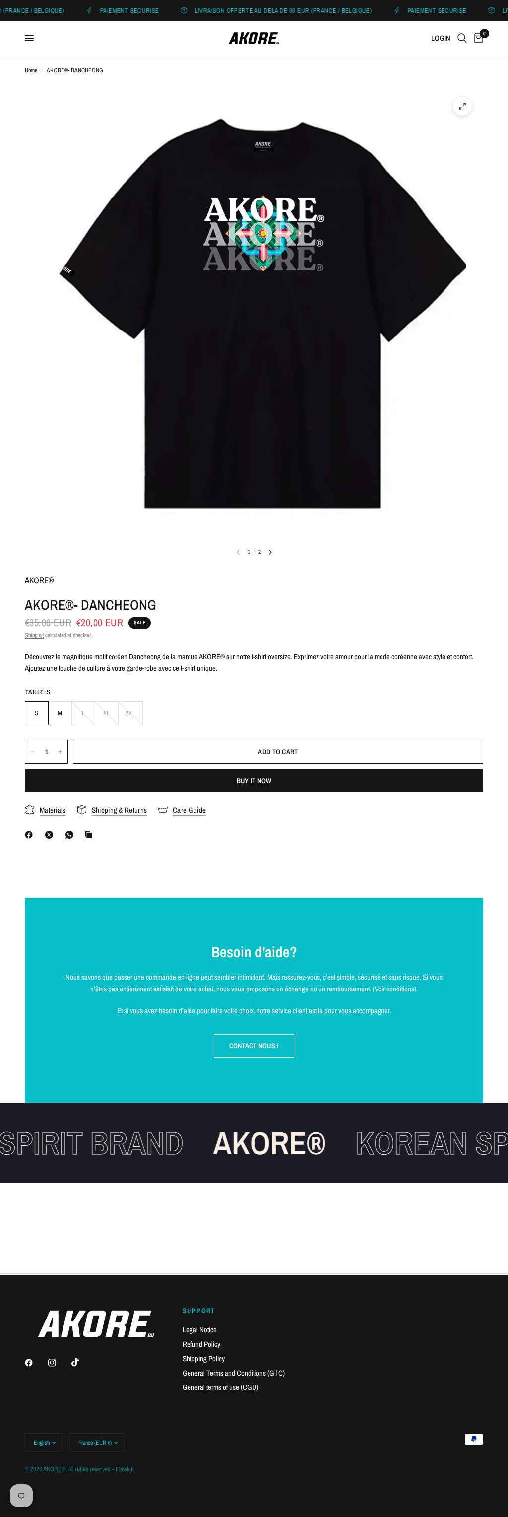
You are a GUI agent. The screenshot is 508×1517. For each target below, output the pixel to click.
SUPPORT (199, 1310)
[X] (51, 835)
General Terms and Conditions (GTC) (234, 1373)
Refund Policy (201, 1344)
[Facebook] (31, 835)
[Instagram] (59, 1363)
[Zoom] (462, 106)
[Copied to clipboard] (90, 835)
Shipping (34, 635)
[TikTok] (82, 1362)
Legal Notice (200, 1329)
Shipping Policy (204, 1358)
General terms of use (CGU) (220, 1387)
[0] (476, 38)
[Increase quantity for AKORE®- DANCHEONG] (60, 751)
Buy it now (254, 780)
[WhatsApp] (71, 835)
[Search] (462, 38)
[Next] (270, 552)
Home (31, 70)
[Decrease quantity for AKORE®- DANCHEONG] (32, 751)
